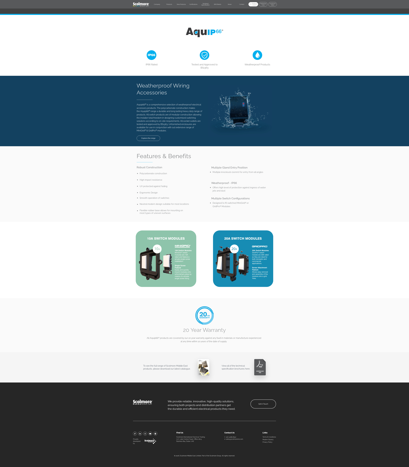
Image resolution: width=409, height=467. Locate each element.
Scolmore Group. (215, 456)
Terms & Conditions (269, 437)
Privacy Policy (267, 442)
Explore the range (148, 138)
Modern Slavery (268, 439)
